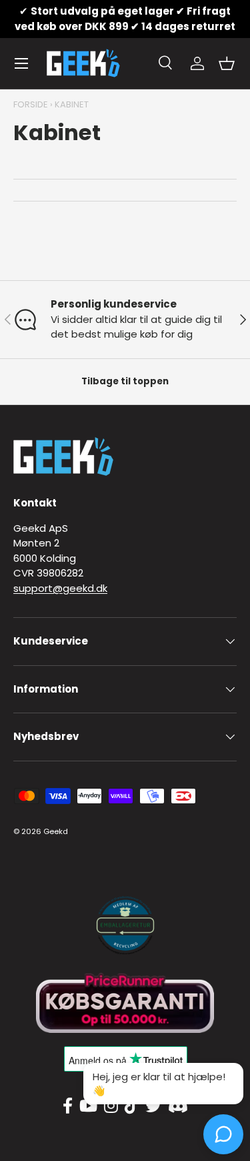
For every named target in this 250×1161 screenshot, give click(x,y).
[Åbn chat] (223, 1134)
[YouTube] (88, 1106)
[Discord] (178, 1106)
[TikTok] (132, 1106)
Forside (30, 104)
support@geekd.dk (60, 588)
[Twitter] (153, 1106)
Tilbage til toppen (125, 381)
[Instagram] (111, 1106)
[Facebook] (68, 1106)
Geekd (55, 831)
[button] (226, 63)
